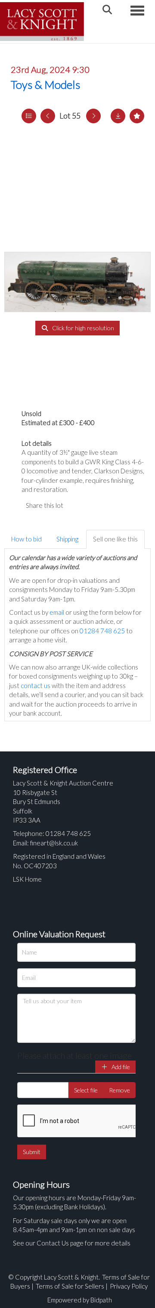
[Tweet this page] (95, 505)
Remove (119, 1090)
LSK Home (27, 879)
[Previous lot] (47, 116)
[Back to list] (29, 116)
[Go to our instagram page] (112, 505)
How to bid (26, 539)
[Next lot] (93, 116)
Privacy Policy (129, 1286)
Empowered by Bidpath (79, 1300)
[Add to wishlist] (137, 116)
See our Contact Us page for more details (71, 1243)
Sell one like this (115, 539)
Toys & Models (45, 84)
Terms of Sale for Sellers (70, 1286)
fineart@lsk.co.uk (54, 843)
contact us (35, 685)
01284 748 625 (102, 631)
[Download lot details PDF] (118, 116)
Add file (120, 1066)
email (57, 612)
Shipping (67, 539)
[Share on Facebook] (77, 505)
